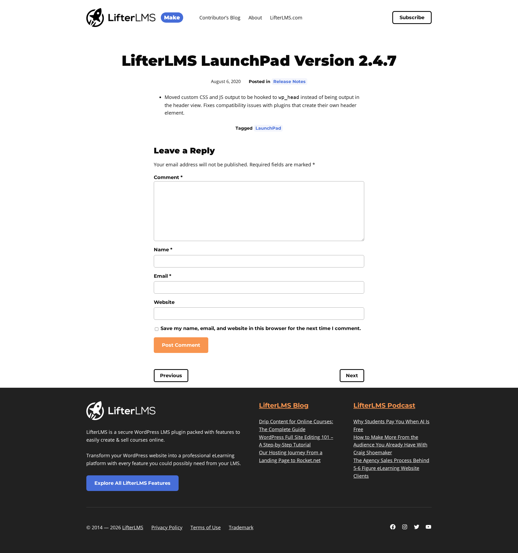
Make (172, 17)
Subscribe (412, 17)
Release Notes (289, 81)
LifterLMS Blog (284, 405)
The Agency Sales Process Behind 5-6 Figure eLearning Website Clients (391, 468)
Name (163, 250)
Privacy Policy (166, 527)
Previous (171, 376)
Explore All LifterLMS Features (132, 483)
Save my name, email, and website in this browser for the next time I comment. (261, 328)
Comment (168, 177)
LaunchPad (268, 128)
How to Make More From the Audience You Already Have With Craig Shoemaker (390, 445)
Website (164, 302)
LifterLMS (132, 527)
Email (162, 276)
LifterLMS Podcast (384, 405)
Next (352, 376)
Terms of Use (205, 527)
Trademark (241, 527)
